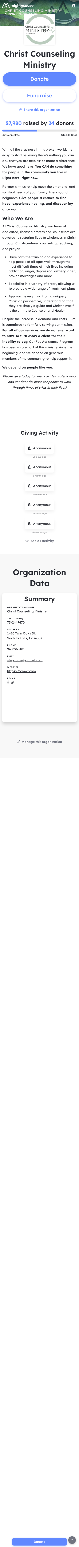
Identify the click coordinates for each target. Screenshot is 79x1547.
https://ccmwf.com (21, 671)
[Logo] (18, 5)
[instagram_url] (12, 682)
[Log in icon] (74, 5)
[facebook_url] (8, 682)
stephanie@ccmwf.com (25, 660)
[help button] (72, 1540)
